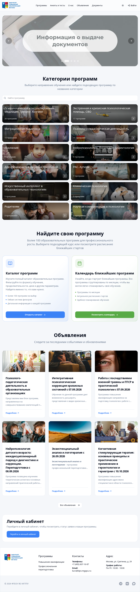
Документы (97, 5)
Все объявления (67, 505)
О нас (71, 5)
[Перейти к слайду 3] (71, 61)
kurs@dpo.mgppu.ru (81, 570)
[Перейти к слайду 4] (74, 61)
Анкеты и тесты (57, 5)
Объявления (83, 5)
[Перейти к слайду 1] (62, 61)
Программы (41, 5)
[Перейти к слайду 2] (67, 61)
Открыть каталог (33, 314)
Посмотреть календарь (103, 314)
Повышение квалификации (51, 562)
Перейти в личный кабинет (23, 534)
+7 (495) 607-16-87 (80, 564)
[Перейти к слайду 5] (78, 61)
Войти (133, 5)
